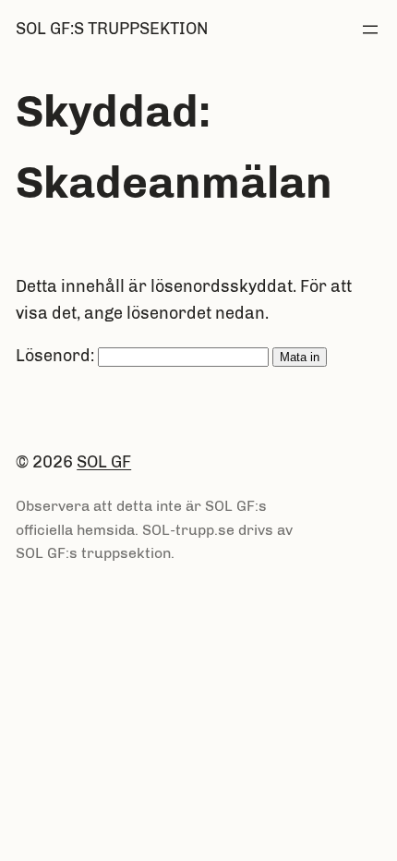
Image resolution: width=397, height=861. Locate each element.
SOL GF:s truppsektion (112, 28)
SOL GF (104, 462)
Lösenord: (57, 356)
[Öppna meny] (370, 29)
